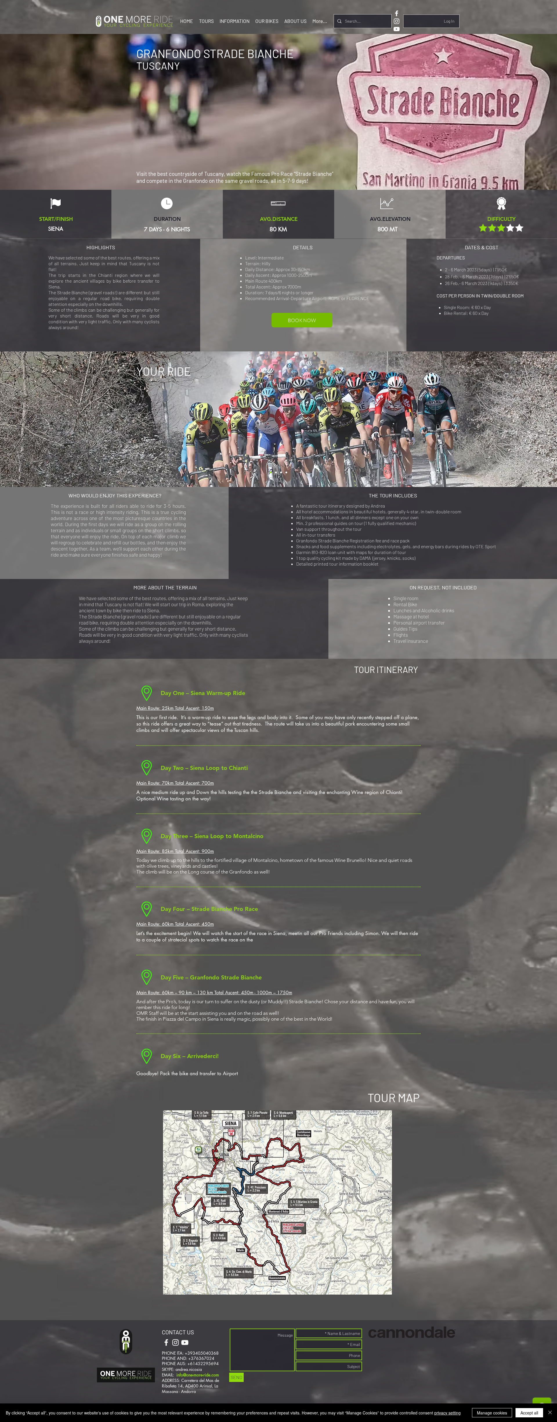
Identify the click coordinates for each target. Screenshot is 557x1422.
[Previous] (31, 419)
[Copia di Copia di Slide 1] (281, 472)
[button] (206, 21)
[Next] (525, 419)
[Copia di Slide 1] (276, 472)
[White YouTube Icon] (396, 29)
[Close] (550, 1412)
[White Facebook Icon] (396, 13)
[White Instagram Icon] (396, 21)
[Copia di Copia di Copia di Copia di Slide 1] (286, 472)
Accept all (529, 1413)
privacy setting (447, 1413)
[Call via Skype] (204, 1343)
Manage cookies (492, 1413)
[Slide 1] (271, 472)
